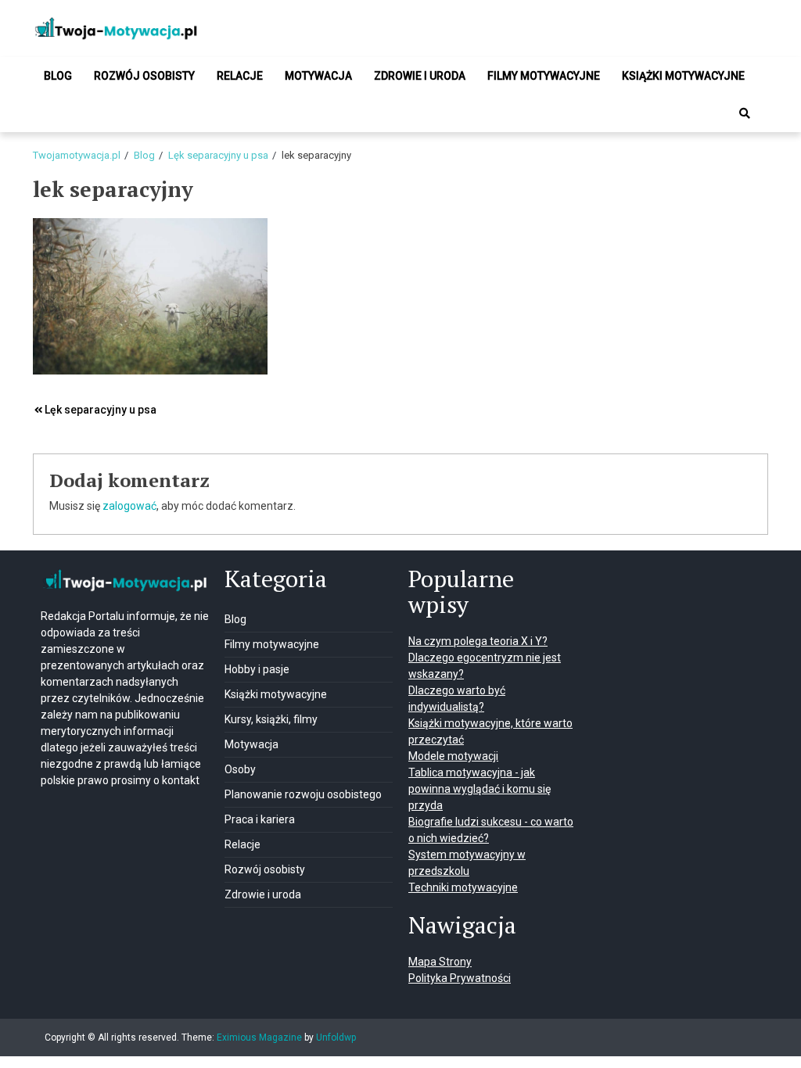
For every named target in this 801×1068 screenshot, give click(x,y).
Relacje (240, 76)
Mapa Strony (440, 961)
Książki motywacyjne (683, 76)
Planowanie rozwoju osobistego (303, 794)
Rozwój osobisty (144, 76)
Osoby (240, 769)
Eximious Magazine (259, 1037)
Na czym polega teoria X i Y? (478, 641)
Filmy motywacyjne (543, 76)
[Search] (744, 113)
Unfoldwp (336, 1037)
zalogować (129, 506)
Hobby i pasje (256, 669)
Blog (58, 76)
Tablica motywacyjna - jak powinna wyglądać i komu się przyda (479, 789)
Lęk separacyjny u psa (100, 409)
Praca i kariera (259, 819)
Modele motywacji (453, 756)
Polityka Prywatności (459, 978)
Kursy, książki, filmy (271, 719)
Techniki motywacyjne (463, 887)
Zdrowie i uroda (419, 76)
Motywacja (318, 76)
